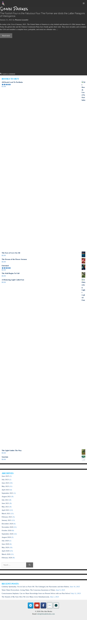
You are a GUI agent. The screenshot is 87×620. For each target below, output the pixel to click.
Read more (6, 36)
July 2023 (5, 479)
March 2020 (6, 554)
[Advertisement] (43, 55)
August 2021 (6, 496)
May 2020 (5, 547)
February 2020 (7, 558)
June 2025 (5, 476)
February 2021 (7, 517)
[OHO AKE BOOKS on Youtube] (37, 605)
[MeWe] (50, 605)
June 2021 (5, 503)
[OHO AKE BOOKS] (3, 3)
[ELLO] (56, 605)
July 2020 (5, 541)
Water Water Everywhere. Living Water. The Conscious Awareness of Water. (28, 590)
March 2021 (6, 513)
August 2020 (6, 537)
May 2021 (5, 507)
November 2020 (7, 527)
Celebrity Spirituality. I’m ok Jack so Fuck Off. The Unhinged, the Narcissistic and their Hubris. (35, 587)
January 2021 (6, 520)
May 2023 (5, 486)
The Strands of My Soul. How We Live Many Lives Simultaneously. (26, 597)
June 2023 (5, 483)
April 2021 (5, 510)
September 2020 (7, 534)
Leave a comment (8, 74)
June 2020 (5, 544)
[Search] (29, 564)
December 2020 (7, 524)
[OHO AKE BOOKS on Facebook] (43, 605)
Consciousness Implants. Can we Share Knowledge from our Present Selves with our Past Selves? (36, 593)
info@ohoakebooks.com (46, 614)
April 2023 (5, 490)
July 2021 (5, 500)
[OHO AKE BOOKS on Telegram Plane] (30, 605)
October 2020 (6, 530)
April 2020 (5, 551)
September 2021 (7, 493)
